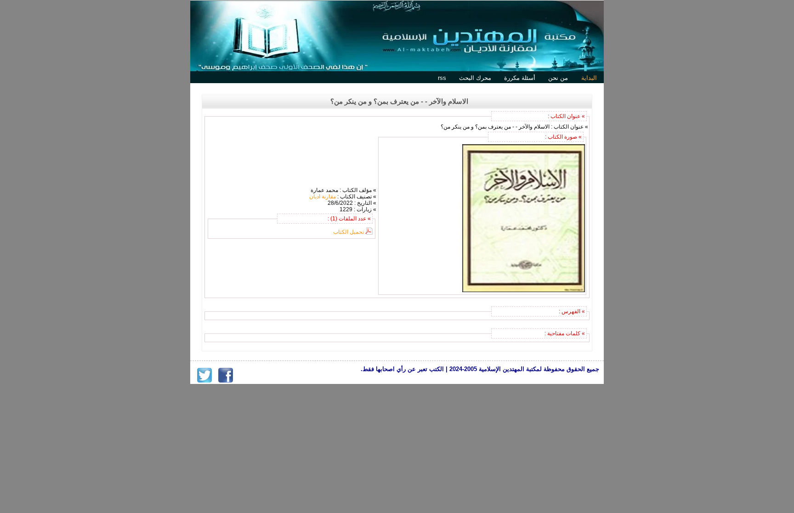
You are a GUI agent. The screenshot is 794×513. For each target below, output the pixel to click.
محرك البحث (475, 77)
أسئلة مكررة (519, 77)
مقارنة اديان (322, 196)
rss (442, 77)
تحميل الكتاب (348, 232)
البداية (589, 77)
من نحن (558, 77)
